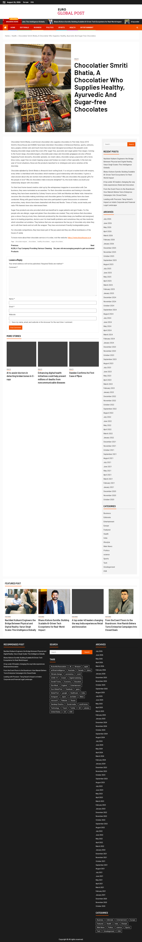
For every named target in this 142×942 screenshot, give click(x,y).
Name (12, 299)
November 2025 (110, 252)
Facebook (69, 689)
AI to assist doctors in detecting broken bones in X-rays (20, 376)
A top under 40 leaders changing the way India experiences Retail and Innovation (87, 623)
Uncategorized (109, 567)
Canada (80, 670)
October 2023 (109, 355)
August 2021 (108, 458)
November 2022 (110, 401)
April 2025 (107, 281)
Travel (64, 708)
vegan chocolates (57, 241)
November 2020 (110, 495)
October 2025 (109, 256)
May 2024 (107, 326)
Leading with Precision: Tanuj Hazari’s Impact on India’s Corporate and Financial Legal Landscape (119, 202)
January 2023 (109, 392)
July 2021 (107, 462)
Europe (25, 2)
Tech (105, 563)
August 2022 (108, 413)
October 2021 (109, 450)
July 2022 (107, 417)
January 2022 (109, 438)
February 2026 (109, 240)
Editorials (24, 27)
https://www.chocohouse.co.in (79, 238)
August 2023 (108, 363)
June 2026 (108, 223)
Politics (49, 27)
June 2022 (108, 421)
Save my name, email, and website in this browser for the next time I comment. (42, 322)
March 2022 (108, 434)
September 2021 (110, 454)
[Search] (137, 27)
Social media (71, 704)
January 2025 (109, 293)
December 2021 (110, 442)
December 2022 (110, 396)
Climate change (56, 674)
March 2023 (108, 384)
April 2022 (107, 429)
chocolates (32, 241)
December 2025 (110, 248)
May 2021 (107, 471)
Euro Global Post (56, 689)
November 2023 (110, 351)
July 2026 (107, 219)
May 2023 (107, 376)
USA (32, 2)
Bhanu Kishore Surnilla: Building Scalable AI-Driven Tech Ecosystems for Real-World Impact (66, 22)
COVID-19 (54, 678)
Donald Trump (56, 682)
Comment (13, 267)
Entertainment (86, 27)
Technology (55, 708)
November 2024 (110, 302)
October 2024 (109, 306)
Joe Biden (72, 697)
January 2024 (109, 343)
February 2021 (109, 483)
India (105, 538)
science (107, 555)
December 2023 (110, 347)
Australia (71, 670)
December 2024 (110, 297)
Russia (73, 700)
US (65, 712)
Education (77, 682)
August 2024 (108, 314)
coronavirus (69, 674)
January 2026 (109, 244)
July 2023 (107, 368)
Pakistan (64, 700)
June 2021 (108, 467)
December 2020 (110, 491)
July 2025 (107, 269)
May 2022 (107, 425)
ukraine (86, 708)
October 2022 (109, 405)
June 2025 (108, 273)
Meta (82, 697)
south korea (83, 704)
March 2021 (108, 479)
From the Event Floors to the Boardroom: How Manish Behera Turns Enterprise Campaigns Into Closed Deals (119, 192)
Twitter (72, 708)
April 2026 (107, 231)
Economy (67, 682)
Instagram (54, 697)
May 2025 (107, 277)
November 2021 (110, 446)
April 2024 (107, 330)
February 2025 (109, 289)
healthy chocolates (43, 241)
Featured (107, 530)
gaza (78, 689)
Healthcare (74, 693)
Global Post (55, 693)
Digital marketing (75, 678)
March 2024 (108, 335)
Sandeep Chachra (57, 704)
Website (12, 314)
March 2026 (108, 236)
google (64, 693)
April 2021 (107, 475)
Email (11, 307)
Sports (61, 27)
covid (79, 674)
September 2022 (110, 409)
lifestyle (107, 542)
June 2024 (108, 322)
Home (13, 27)
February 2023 (109, 388)
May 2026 (107, 227)
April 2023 (107, 380)
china (89, 670)
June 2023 (108, 372)
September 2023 (110, 359)
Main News (108, 546)
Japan (64, 697)
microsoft (54, 700)
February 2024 (109, 339)
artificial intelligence (58, 670)
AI (70, 666)
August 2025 (108, 264)
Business (37, 27)
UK (80, 708)
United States (55, 712)
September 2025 (110, 260)
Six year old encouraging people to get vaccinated (73, 246)
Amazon (78, 666)
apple (86, 666)
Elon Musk (54, 685)
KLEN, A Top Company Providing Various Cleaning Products (31, 248)
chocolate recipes (21, 241)
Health (72, 27)
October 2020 (109, 500)
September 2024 (110, 310)
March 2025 (108, 285)
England (64, 685)
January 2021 (109, 487)
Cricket (63, 678)
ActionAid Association (58, 666)
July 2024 (107, 318)
